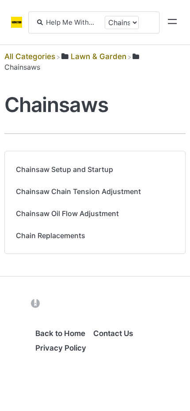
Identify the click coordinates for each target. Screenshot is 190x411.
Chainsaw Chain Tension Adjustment (78, 191)
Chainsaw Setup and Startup (64, 169)
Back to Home (60, 333)
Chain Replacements (50, 235)
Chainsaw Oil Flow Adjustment (67, 213)
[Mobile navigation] (172, 22)
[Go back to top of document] (22, 365)
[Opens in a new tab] (35, 303)
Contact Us (113, 333)
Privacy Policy (60, 348)
